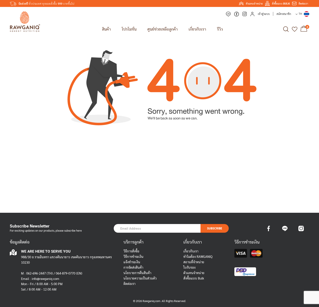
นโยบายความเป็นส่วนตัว (140, 278)
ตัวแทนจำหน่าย (193, 273)
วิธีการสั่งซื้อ (131, 251)
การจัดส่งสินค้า (133, 267)
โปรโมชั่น (129, 29)
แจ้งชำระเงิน (131, 262)
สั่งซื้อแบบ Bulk (193, 278)
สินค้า (106, 29)
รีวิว (220, 29)
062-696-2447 (36, 273)
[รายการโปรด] (294, 29)
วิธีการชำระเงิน (133, 256)
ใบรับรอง (189, 267)
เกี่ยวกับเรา (190, 251)
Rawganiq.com (151, 301)
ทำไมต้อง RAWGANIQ (197, 256)
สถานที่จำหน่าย (193, 262)
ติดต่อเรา (129, 284)
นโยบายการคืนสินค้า (137, 273)
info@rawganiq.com (45, 279)
